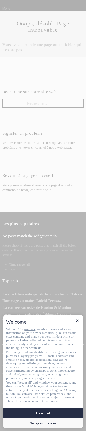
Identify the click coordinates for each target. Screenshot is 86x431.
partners (29, 329)
